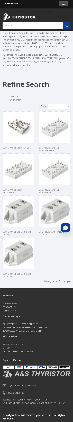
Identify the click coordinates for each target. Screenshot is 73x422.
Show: (44, 106)
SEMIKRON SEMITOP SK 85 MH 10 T (18, 149)
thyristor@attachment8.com (22, 385)
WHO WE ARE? (10, 303)
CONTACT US (9, 307)
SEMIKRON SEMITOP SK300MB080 (49, 191)
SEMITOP (14, 96)
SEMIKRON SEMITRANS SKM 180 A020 (17, 275)
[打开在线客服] (65, 227)
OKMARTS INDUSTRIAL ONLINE (18, 351)
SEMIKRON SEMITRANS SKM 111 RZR (53, 233)
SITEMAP (7, 347)
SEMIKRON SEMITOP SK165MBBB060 (49, 149)
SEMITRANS (15, 100)
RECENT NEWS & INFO (13, 344)
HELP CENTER (9, 310)
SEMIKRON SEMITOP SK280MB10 (13, 191)
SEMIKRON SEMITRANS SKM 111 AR (17, 233)
